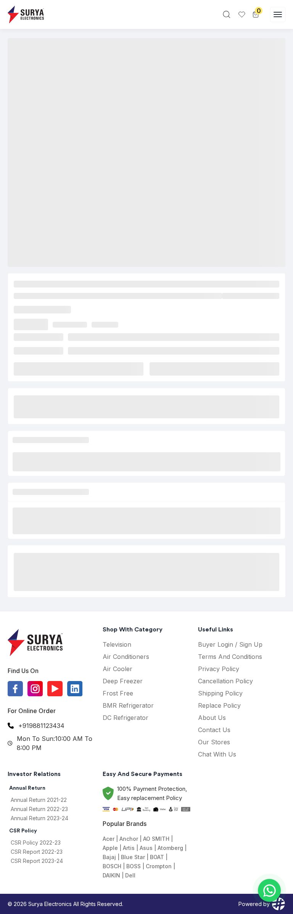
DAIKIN (111, 875)
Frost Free (118, 693)
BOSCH (112, 866)
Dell (130, 875)
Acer (108, 838)
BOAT (157, 857)
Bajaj (109, 857)
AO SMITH (156, 838)
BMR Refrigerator (128, 705)
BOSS (133, 866)
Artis (129, 848)
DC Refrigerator (125, 717)
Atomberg (170, 848)
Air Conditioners (126, 656)
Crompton (159, 866)
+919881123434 (41, 725)
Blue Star (133, 857)
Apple (110, 848)
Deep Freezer (123, 681)
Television (117, 644)
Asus (146, 848)
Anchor (128, 838)
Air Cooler (117, 669)
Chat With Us (217, 754)
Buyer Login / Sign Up (230, 644)
